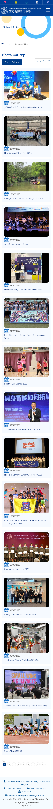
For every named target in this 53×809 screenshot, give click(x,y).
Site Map (26, 791)
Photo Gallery (12, 62)
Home (7, 44)
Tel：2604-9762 (15, 788)
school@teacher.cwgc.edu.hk (30, 795)
